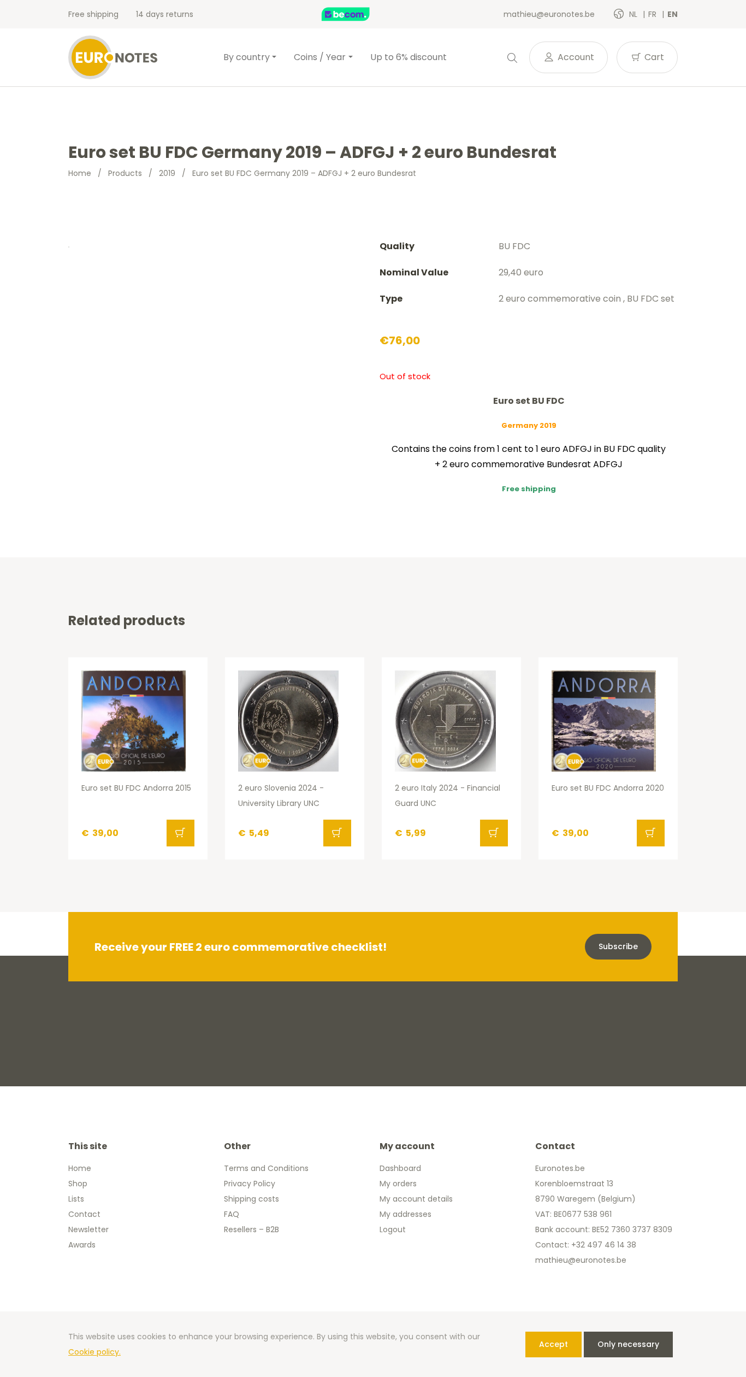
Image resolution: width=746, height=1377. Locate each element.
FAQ (231, 1214)
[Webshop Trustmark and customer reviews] (357, 14)
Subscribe (618, 946)
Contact (84, 1214)
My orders (398, 1183)
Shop (77, 1183)
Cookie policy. (94, 1351)
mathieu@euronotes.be (549, 14)
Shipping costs (251, 1198)
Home (79, 173)
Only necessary (628, 1344)
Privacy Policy (249, 1183)
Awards (82, 1244)
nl (634, 14)
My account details (416, 1198)
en (672, 14)
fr (653, 14)
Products (125, 173)
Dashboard (400, 1168)
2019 (167, 173)
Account (574, 57)
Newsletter (88, 1229)
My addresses (405, 1214)
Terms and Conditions (266, 1168)
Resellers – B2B (251, 1229)
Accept (553, 1344)
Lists (76, 1198)
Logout (393, 1229)
